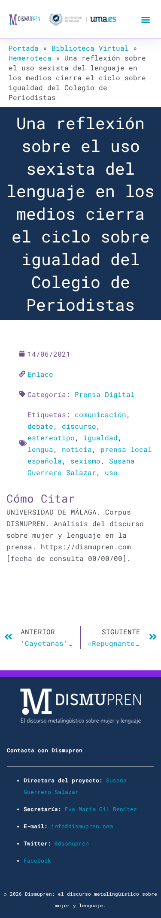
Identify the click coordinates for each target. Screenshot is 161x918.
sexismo (85, 460)
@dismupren (72, 843)
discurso (79, 425)
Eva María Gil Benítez (101, 809)
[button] (145, 19)
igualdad (100, 437)
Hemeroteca (30, 57)
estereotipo (51, 437)
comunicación (100, 414)
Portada (24, 47)
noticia (77, 449)
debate (40, 425)
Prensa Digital (105, 394)
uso (111, 472)
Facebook (37, 860)
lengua (40, 449)
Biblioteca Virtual (90, 47)
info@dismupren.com (82, 826)
